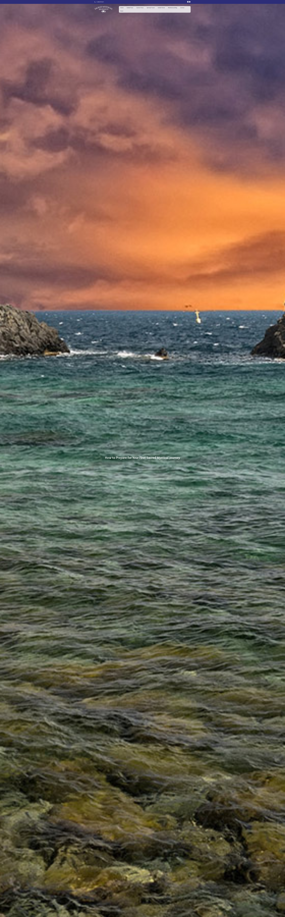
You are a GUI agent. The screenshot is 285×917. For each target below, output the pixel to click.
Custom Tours (140, 7)
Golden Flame (161, 7)
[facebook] (188, 2)
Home (122, 7)
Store (121, 11)
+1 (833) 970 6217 (100, 2)
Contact (182, 7)
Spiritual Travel (151, 7)
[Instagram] (190, 2)
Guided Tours (130, 7)
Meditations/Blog (172, 7)
